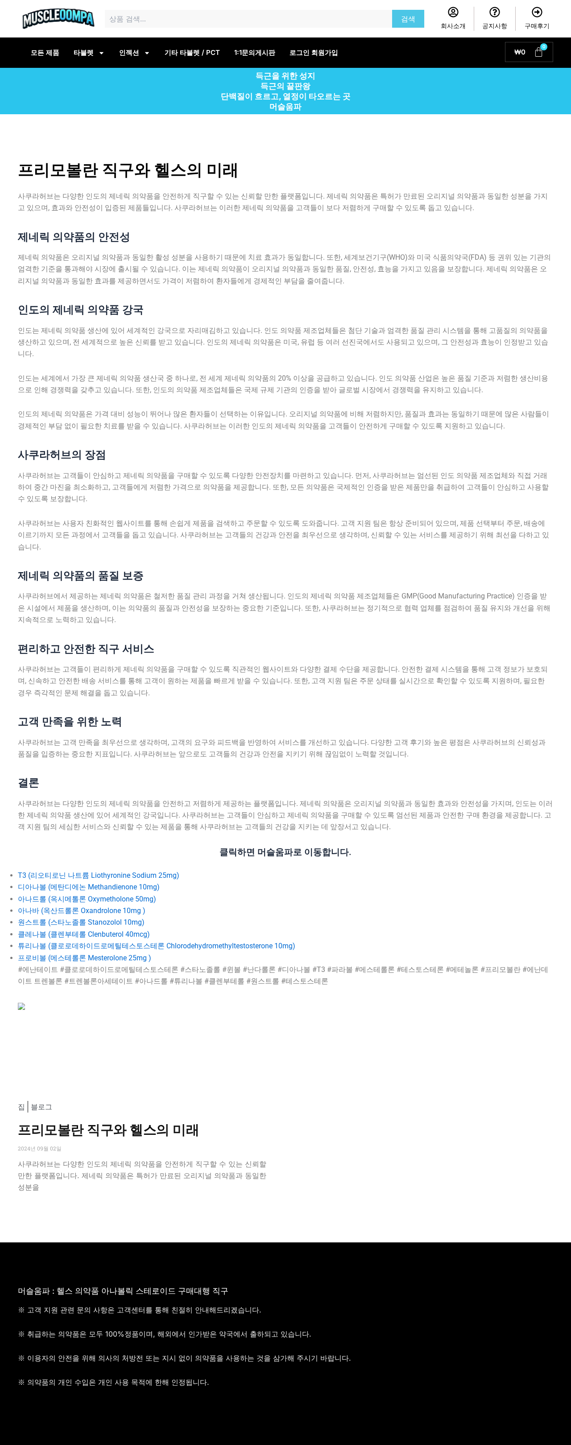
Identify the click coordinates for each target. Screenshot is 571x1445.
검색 (408, 18)
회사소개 (453, 25)
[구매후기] (537, 12)
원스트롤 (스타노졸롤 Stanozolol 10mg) (81, 922)
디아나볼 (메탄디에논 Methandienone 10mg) (89, 887)
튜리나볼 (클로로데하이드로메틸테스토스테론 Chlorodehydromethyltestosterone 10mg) (156, 946)
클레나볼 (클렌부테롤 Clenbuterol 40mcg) (84, 934)
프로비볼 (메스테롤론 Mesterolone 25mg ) (84, 958)
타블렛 (84, 52)
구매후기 (537, 25)
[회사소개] (453, 12)
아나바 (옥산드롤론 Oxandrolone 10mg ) (81, 910)
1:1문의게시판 (254, 52)
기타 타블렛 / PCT (192, 52)
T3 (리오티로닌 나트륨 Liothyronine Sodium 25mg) (98, 875)
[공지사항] (494, 12)
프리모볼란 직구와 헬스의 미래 (108, 1129)
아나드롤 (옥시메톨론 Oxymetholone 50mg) (87, 899)
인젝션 (129, 52)
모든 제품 (45, 52)
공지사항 (494, 25)
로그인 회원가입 (314, 52)
